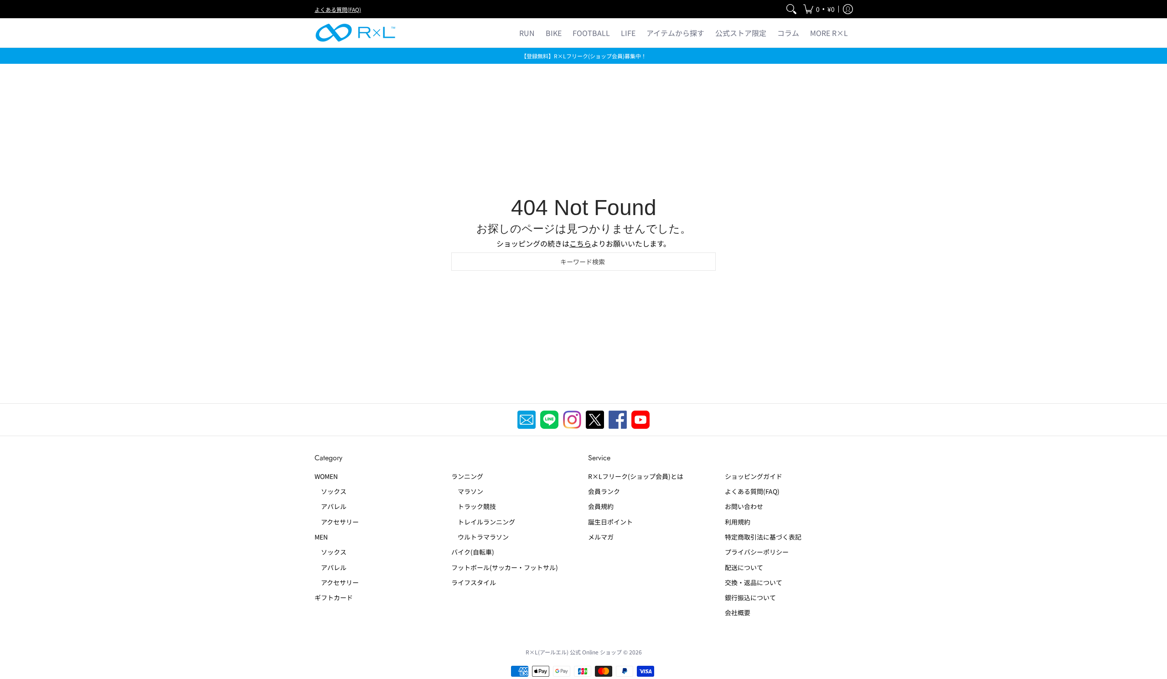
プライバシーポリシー (757, 551)
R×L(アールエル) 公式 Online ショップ (574, 652)
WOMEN (326, 476)
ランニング (467, 476)
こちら (580, 243)
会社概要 (737, 612)
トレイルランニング (483, 521)
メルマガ (601, 536)
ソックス (330, 491)
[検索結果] (791, 9)
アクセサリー (337, 521)
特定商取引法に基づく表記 (763, 536)
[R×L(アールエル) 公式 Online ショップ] (356, 32)
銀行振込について (750, 597)
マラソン (467, 491)
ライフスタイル (473, 582)
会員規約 (601, 506)
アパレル (330, 506)
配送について (744, 567)
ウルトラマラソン (480, 536)
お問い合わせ (744, 506)
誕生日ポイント (610, 521)
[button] (819, 9)
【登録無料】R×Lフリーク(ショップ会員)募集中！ (583, 56)
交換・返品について (753, 582)
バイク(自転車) (472, 551)
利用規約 (737, 521)
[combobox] (583, 261)
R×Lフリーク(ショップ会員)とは (635, 476)
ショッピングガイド (753, 476)
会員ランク (604, 491)
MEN (321, 536)
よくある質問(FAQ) (338, 9)
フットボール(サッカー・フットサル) (504, 567)
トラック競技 (473, 506)
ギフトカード (334, 597)
